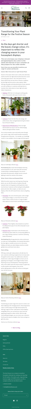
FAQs (4, 346)
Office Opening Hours (8, 349)
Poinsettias (5, 195)
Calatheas (5, 93)
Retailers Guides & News (8, 367)
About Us (5, 358)
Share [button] (4, 40)
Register (5, 339)
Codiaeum (5, 119)
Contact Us (5, 364)
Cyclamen (5, 223)
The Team (5, 361)
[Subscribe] (26, 395)
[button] (1, 8)
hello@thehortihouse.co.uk (10, 386)
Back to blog (16, 328)
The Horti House (16, 407)
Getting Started (6, 342)
